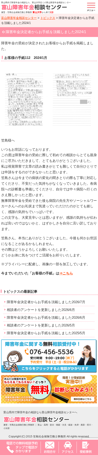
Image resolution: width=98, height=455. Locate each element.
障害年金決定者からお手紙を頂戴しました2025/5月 (46, 333)
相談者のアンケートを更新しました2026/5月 (41, 325)
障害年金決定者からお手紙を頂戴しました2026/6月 (46, 317)
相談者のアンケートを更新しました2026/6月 (41, 310)
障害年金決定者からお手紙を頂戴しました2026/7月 (46, 302)
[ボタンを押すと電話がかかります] (22, 447)
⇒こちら (66, 273)
